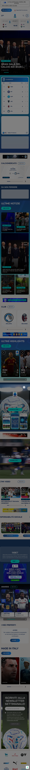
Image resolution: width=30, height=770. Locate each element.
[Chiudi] (25, 380)
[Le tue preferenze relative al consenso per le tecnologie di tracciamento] (27, 767)
